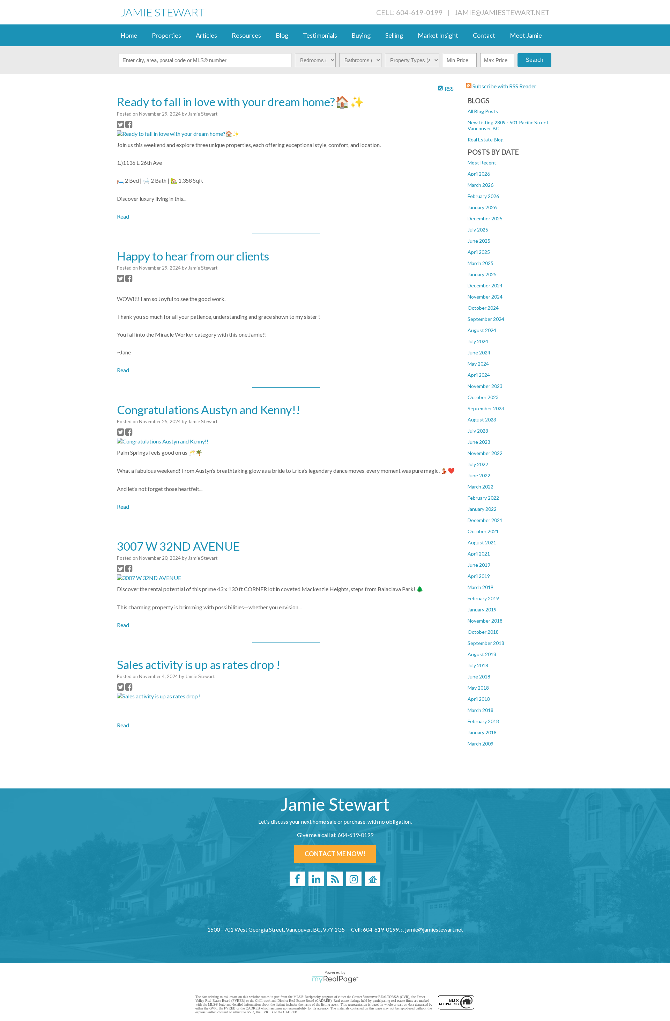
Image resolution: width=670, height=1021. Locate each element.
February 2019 (483, 598)
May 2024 (478, 364)
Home (128, 35)
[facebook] (297, 879)
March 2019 (480, 587)
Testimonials (320, 35)
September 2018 (486, 643)
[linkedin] (316, 879)
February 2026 (483, 196)
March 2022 (480, 487)
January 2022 (482, 509)
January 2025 (482, 274)
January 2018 (482, 732)
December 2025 (485, 218)
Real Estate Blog (486, 139)
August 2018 (482, 654)
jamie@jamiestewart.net (502, 12)
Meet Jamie (526, 35)
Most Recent (482, 163)
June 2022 (479, 475)
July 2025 (478, 230)
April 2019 (479, 576)
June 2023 (479, 442)
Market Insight (438, 35)
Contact (484, 35)
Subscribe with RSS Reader (503, 86)
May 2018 (478, 688)
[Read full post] (184, 133)
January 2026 (482, 207)
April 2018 (479, 699)
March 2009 (480, 744)
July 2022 (478, 464)
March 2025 (480, 263)
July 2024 (478, 341)
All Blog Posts (483, 111)
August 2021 (482, 542)
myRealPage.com (335, 979)
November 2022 (485, 453)
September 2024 (486, 319)
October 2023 (483, 397)
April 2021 (479, 554)
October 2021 (483, 531)
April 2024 (479, 375)
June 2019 (479, 565)
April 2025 (479, 252)
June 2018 (479, 677)
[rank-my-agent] (372, 879)
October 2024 (483, 308)
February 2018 (483, 721)
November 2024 (485, 297)
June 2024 (479, 352)
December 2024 (485, 285)
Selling (394, 35)
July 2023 (478, 431)
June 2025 (479, 241)
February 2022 (483, 498)
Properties (166, 35)
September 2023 (486, 408)
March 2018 (480, 710)
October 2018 (483, 632)
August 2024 (482, 330)
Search (534, 60)
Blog (282, 35)
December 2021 (485, 520)
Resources (246, 35)
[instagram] (354, 879)
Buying (361, 35)
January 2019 (482, 609)
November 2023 (485, 386)
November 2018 (485, 621)
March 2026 (480, 185)
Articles (206, 35)
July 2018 (478, 665)
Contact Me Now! (335, 854)
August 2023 (482, 420)
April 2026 (479, 174)
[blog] (335, 879)
